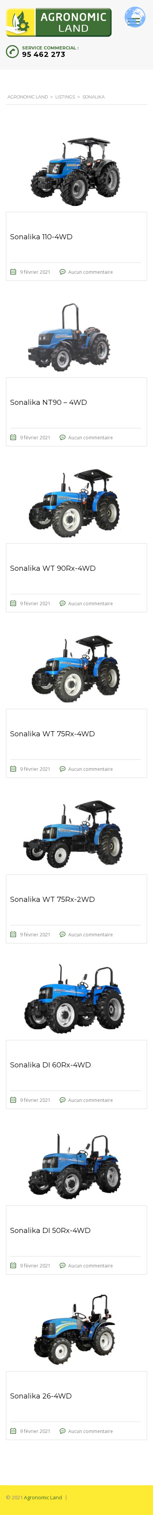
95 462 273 (43, 54)
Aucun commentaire (90, 272)
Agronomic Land (43, 1497)
